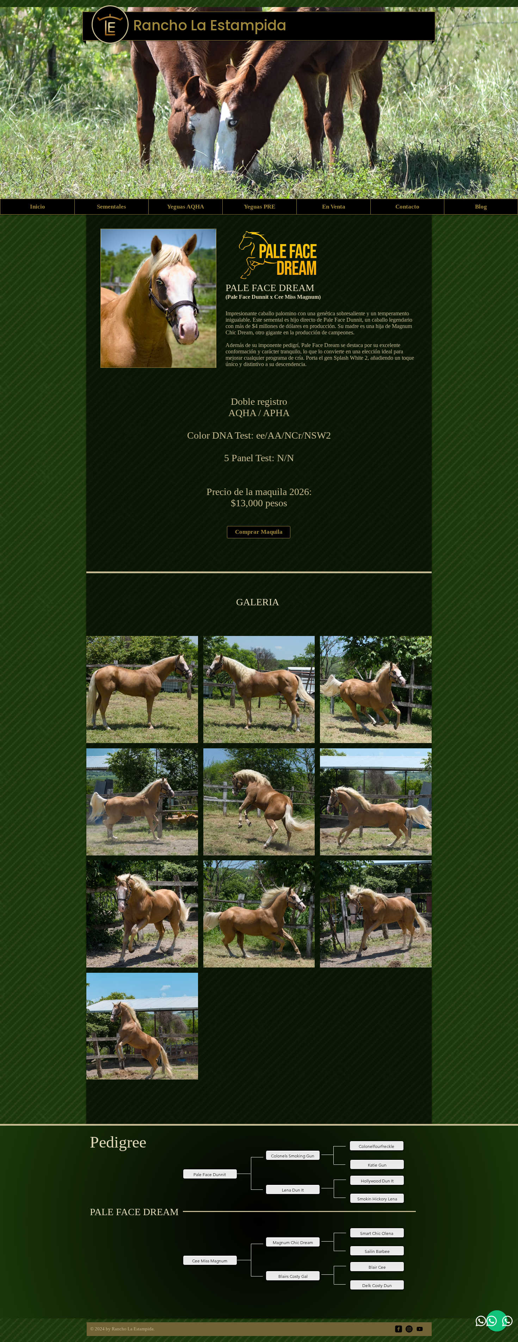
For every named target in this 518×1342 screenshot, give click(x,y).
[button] (142, 689)
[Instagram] (409, 1328)
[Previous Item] (12, 110)
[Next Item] (506, 110)
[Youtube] (419, 1328)
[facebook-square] (398, 1328)
